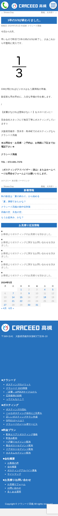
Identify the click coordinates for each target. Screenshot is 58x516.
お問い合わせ (14, 488)
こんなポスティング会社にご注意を (24, 413)
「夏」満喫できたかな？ (13, 201)
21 (13, 301)
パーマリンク (24, 181)
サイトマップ (14, 474)
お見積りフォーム (16, 484)
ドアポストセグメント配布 (19, 449)
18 (45, 297)
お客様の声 (13, 463)
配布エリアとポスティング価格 (22, 434)
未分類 (15, 181)
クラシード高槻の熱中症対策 (15, 207)
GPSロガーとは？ (15, 420)
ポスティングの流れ (16, 409)
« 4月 (4, 308)
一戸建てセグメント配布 (18, 441)
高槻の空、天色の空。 (12, 212)
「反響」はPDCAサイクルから (21, 392)
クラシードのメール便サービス (22, 424)
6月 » (11, 308)
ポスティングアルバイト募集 (22, 470)
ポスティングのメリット (18, 384)
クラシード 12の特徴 (16, 388)
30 (29, 305)
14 (13, 297)
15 (21, 297)
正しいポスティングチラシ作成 (22, 416)
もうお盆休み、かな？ (12, 217)
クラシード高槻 (34, 26)
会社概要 (11, 466)
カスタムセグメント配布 (18, 453)
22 (21, 301)
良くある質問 (14, 491)
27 (5, 305)
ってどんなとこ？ (15, 399)
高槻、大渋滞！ (49, 12)
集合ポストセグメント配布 (19, 445)
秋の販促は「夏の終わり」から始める (20, 196)
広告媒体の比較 (14, 395)
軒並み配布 (11, 438)
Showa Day (7, 12)
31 (37, 305)
